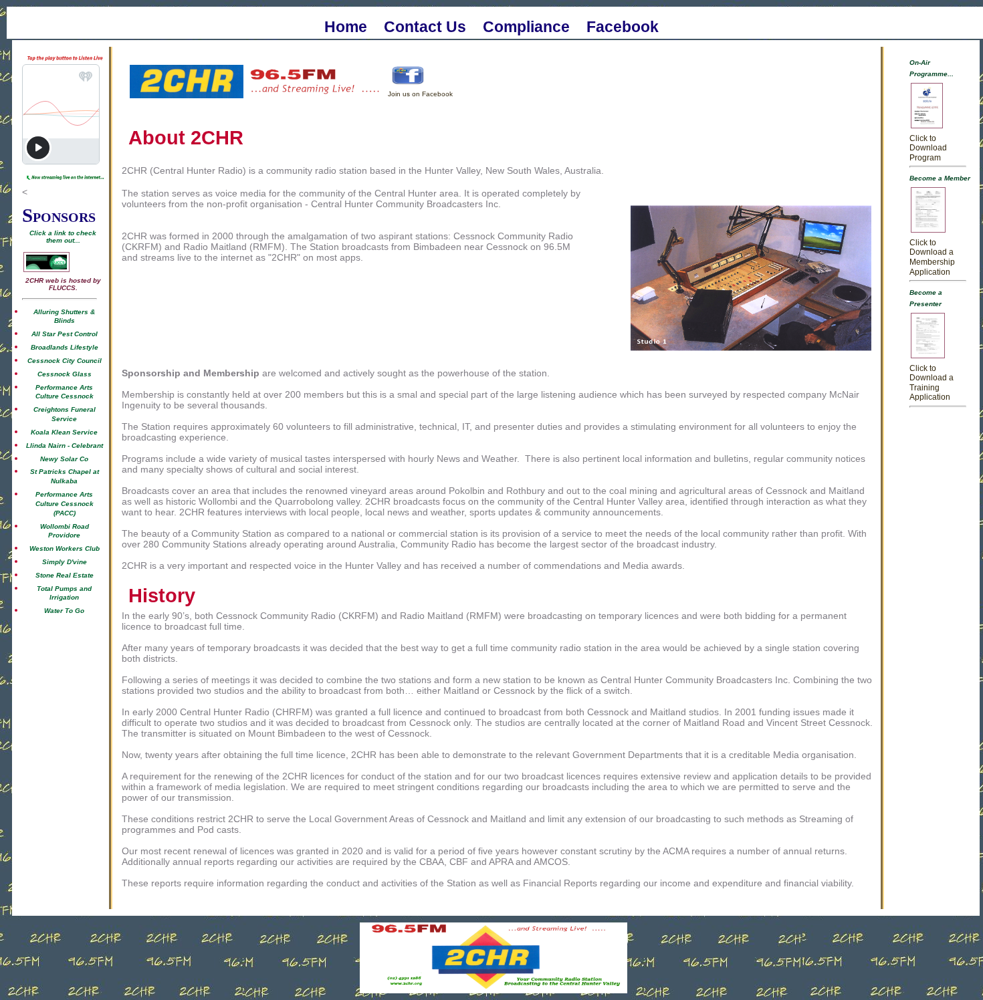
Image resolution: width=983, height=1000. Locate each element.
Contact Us (425, 25)
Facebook (622, 25)
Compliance (526, 25)
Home (345, 25)
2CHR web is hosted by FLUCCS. (63, 284)
